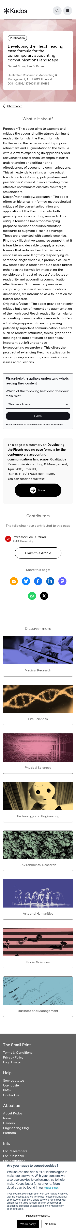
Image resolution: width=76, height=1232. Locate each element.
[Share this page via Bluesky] (26, 581)
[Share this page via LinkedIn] (50, 581)
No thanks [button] (50, 1224)
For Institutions (14, 1161)
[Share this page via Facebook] (38, 581)
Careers (9, 1123)
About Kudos (12, 1113)
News (7, 1118)
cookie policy (51, 1187)
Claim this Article (38, 553)
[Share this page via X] (44, 595)
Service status (13, 1080)
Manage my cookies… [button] (38, 1215)
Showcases (14, 106)
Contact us (11, 1095)
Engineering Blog (16, 1128)
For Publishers (13, 1156)
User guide (11, 1085)
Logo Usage (11, 1062)
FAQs (7, 1090)
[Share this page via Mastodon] (62, 581)
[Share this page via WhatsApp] (32, 595)
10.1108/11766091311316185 (31, 83)
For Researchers (15, 1151)
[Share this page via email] (14, 581)
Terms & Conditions (17, 1052)
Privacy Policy (13, 1057)
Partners (9, 1133)
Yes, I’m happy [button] (28, 1224)
